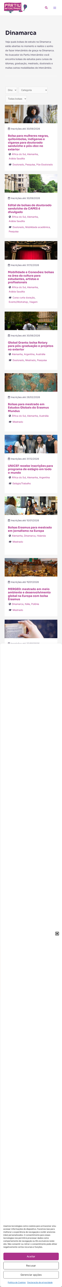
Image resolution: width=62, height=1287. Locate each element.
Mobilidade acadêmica (37, 227)
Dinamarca (30, 535)
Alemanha (32, 154)
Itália (27, 604)
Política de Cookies (17, 1282)
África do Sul (19, 154)
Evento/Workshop (18, 301)
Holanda (41, 535)
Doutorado (18, 164)
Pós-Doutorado (44, 164)
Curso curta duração (24, 297)
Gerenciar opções (31, 1274)
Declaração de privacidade (40, 1282)
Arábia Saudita (17, 158)
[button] (57, 933)
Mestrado (30, 360)
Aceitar (31, 1256)
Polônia (35, 604)
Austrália (40, 354)
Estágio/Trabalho (22, 483)
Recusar (31, 1265)
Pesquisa (30, 164)
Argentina (29, 354)
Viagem (33, 301)
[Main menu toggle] (54, 7)
